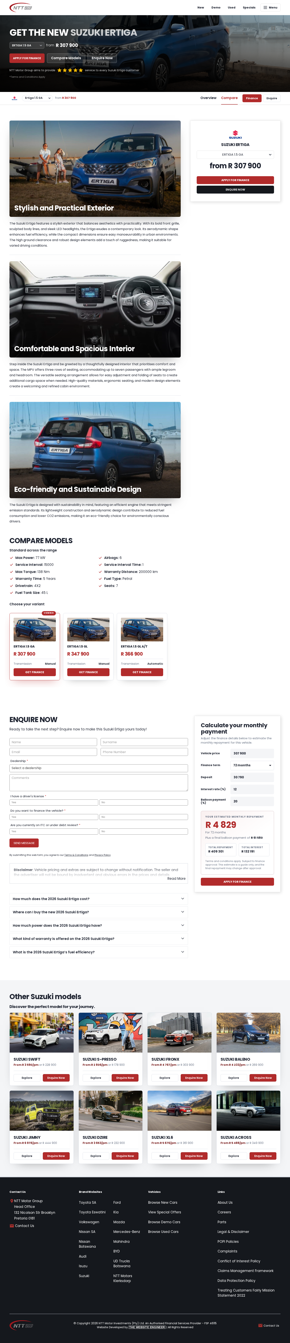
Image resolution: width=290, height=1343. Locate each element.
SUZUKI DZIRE (95, 1137)
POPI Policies (228, 1241)
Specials (249, 7)
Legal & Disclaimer (233, 1231)
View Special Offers (164, 1212)
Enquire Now (102, 58)
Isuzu (83, 1266)
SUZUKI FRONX (165, 1059)
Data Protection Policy (236, 1280)
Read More (176, 878)
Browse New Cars (162, 1202)
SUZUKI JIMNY (27, 1137)
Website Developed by (131, 1327)
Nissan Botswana (87, 1244)
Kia (116, 1212)
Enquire (272, 98)
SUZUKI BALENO (235, 1059)
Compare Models (66, 58)
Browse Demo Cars (164, 1222)
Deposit (206, 777)
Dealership (19, 761)
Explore (27, 1078)
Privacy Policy (102, 855)
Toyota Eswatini (92, 1212)
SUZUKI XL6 (162, 1137)
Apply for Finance (27, 58)
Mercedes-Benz (126, 1231)
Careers (224, 1212)
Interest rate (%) (213, 789)
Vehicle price (210, 753)
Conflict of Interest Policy (239, 1261)
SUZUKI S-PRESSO (100, 1059)
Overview (208, 97)
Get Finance (34, 672)
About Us (225, 1202)
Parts (222, 1222)
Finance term (210, 765)
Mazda (119, 1222)
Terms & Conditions (76, 855)
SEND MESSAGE (24, 843)
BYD (116, 1251)
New (200, 7)
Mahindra (121, 1241)
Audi (82, 1256)
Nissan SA (87, 1231)
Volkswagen (89, 1222)
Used (231, 7)
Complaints (227, 1251)
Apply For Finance (238, 882)
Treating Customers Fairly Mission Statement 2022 (246, 1293)
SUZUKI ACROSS (236, 1137)
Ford (117, 1202)
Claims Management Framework (245, 1270)
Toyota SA (87, 1202)
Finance (252, 98)
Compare (229, 97)
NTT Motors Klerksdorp (122, 1278)
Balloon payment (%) (213, 801)
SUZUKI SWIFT (27, 1059)
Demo (216, 7)
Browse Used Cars (163, 1231)
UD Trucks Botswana (121, 1264)
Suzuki (84, 1276)
